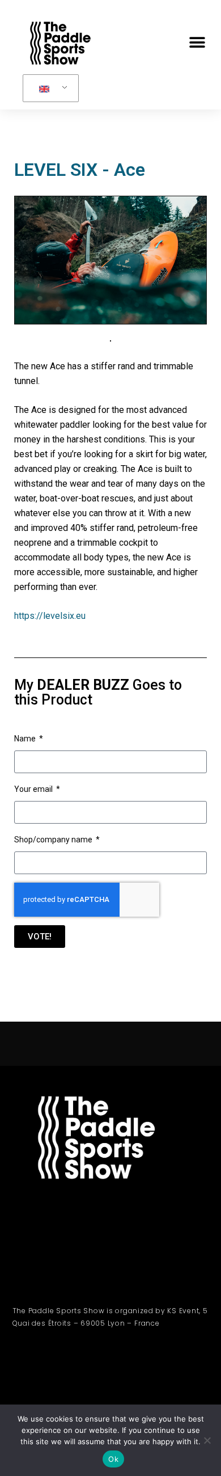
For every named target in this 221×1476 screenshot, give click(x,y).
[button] (197, 43)
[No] (206, 1440)
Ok (113, 1459)
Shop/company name (54, 839)
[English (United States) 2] (49, 88)
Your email (34, 789)
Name (25, 738)
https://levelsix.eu (50, 615)
